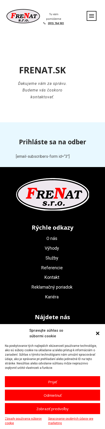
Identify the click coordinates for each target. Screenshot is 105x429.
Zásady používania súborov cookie (23, 421)
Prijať (52, 381)
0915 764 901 (56, 23)
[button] (97, 333)
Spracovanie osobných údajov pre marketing (70, 421)
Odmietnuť (53, 395)
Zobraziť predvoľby (52, 408)
